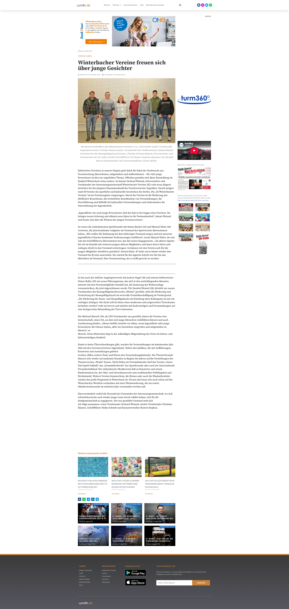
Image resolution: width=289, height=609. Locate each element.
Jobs (142, 5)
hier (209, 198)
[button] (79, 499)
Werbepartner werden (155, 5)
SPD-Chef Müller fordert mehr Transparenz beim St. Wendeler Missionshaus (159, 483)
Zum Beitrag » (82, 494)
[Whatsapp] (210, 5)
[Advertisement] (126, 431)
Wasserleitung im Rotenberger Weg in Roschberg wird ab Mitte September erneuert (92, 483)
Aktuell (107, 5)
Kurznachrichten (130, 5)
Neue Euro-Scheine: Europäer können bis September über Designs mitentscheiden (125, 483)
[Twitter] (206, 5)
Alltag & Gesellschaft (85, 51)
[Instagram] (202, 5)
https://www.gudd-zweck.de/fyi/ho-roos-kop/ (193, 200)
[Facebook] (198, 5)
